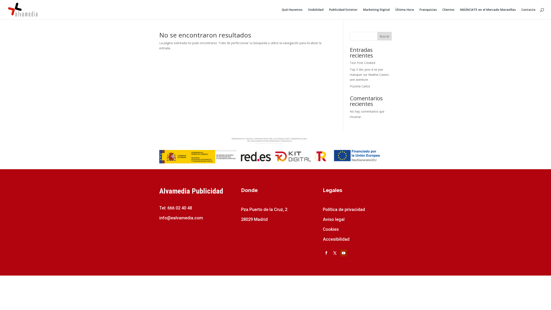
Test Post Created (362, 63)
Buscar (384, 36)
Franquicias (428, 10)
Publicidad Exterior (343, 10)
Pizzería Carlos (360, 86)
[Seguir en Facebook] (326, 253)
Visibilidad (315, 10)
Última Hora (404, 10)
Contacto (528, 10)
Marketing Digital (376, 10)
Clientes (448, 10)
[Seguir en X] (334, 253)
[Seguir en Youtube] (343, 253)
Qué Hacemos (292, 10)
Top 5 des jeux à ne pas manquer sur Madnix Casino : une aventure (370, 74)
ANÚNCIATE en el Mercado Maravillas (488, 10)
